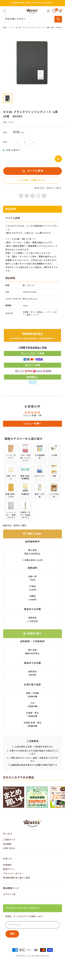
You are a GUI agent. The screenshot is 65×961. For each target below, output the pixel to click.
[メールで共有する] (38, 196)
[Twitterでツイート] (32, 196)
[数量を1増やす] (33, 142)
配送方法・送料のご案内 (47, 188)
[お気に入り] (54, 11)
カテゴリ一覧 (9, 894)
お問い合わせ (9, 848)
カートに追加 (35, 171)
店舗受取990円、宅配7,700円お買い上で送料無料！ (32, 3)
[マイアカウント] (48, 11)
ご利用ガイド (9, 840)
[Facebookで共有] (21, 196)
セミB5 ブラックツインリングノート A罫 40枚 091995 (39, 28)
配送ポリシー (9, 869)
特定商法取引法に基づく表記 (16, 878)
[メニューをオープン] (4, 11)
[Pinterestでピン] (27, 196)
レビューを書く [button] (32, 424)
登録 (12, 934)
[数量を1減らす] (16, 142)
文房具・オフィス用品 (32, 312)
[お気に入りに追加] (58, 158)
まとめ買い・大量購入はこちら (32, 180)
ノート (11, 28)
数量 (5, 142)
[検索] (58, 19)
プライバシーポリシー (13, 874)
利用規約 (7, 865)
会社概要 (7, 844)
